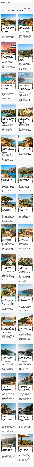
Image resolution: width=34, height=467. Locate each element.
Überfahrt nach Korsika (25, 1)
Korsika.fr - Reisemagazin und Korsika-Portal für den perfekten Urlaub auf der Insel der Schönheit (11, 2)
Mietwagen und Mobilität (27, 8)
